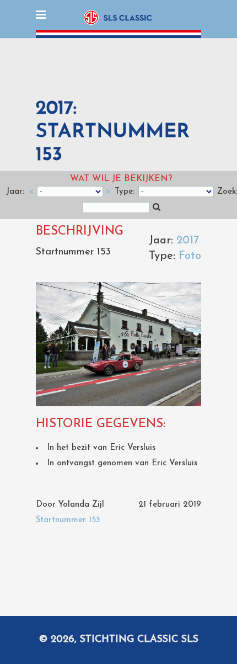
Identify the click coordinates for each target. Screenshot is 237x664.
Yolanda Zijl (81, 505)
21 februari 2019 (169, 505)
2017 (187, 240)
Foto (190, 256)
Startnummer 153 (68, 520)
